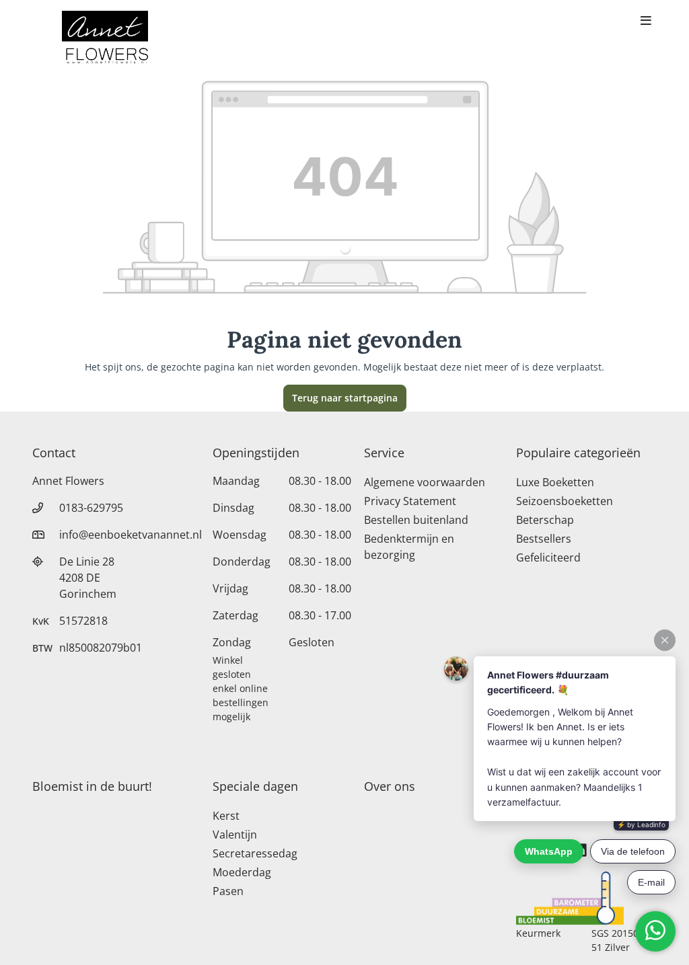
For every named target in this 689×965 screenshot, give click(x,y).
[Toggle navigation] (646, 21)
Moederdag (242, 872)
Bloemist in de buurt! (92, 786)
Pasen (228, 891)
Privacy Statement (410, 501)
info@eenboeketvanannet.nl (130, 534)
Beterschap (545, 519)
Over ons (389, 786)
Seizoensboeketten (564, 501)
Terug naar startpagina (345, 397)
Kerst (226, 815)
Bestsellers (543, 538)
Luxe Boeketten (555, 482)
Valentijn (235, 834)
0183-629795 (91, 507)
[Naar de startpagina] (105, 39)
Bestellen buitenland (416, 519)
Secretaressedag (255, 853)
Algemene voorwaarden (424, 482)
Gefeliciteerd (548, 557)
